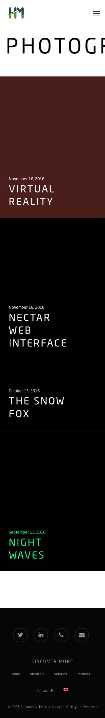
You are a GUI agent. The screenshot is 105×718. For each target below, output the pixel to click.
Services (60, 674)
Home (15, 674)
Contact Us (45, 691)
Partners (83, 674)
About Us (37, 674)
